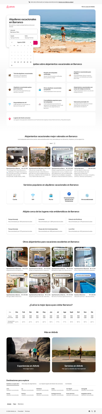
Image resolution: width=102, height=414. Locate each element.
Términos (27, 411)
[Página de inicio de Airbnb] (10, 6)
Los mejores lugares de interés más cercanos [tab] (51, 383)
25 (15, 62)
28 (24, 62)
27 (21, 62)
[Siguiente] (54, 143)
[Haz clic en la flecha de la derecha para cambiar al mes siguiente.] (30, 42)
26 (18, 62)
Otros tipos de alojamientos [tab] (29, 383)
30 (30, 62)
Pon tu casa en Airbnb (88, 7)
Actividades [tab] (68, 383)
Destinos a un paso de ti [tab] (12, 383)
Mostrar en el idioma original (65, 2)
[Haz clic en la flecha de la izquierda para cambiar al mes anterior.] (11, 42)
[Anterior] (47, 143)
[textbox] (16, 38)
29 (27, 62)
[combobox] (23, 32)
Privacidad (20, 411)
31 (11, 65)
